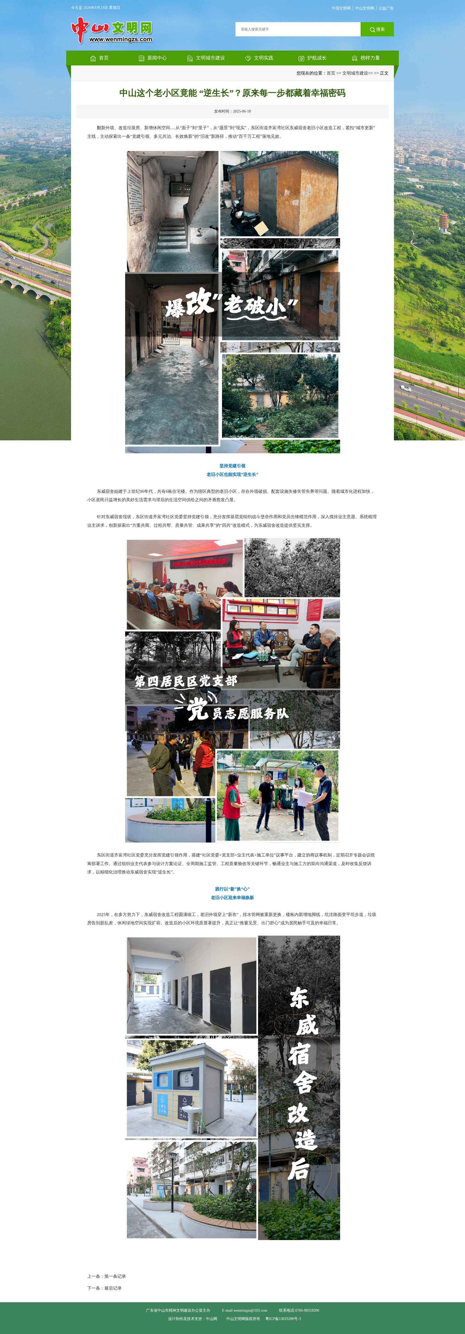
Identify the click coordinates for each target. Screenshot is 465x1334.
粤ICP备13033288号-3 (283, 1319)
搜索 (380, 29)
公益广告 (386, 8)
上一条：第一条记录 (106, 1276)
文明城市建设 (355, 73)
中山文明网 (364, 8)
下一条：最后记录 (104, 1288)
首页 (331, 73)
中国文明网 (341, 8)
